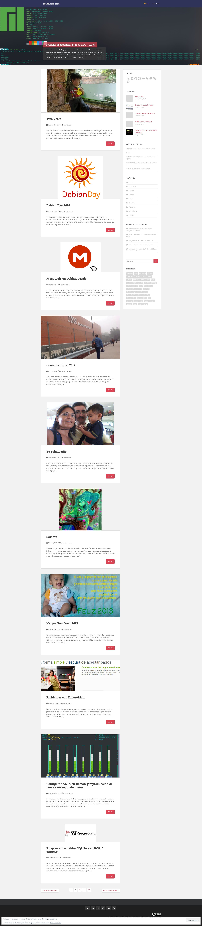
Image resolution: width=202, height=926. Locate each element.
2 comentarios (67, 458)
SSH (145, 298)
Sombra (51, 537)
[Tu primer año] (80, 423)
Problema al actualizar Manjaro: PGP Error (140, 149)
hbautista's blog (51, 3)
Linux (141, 286)
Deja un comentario (66, 211)
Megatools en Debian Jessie (66, 279)
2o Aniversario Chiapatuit (143, 122)
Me (145, 286)
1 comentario (67, 125)
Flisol (152, 280)
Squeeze (139, 298)
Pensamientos (137, 289)
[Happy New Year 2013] (80, 595)
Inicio (147, 4)
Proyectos (144, 292)
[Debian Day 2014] (80, 177)
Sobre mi (156, 4)
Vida (139, 304)
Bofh (130, 182)
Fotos (131, 199)
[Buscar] (155, 261)
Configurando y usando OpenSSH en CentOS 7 (141, 164)
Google (154, 283)
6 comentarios (66, 858)
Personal (132, 207)
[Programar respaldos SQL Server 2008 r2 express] (80, 833)
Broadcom (142, 274)
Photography (131, 292)
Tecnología (133, 211)
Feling (147, 280)
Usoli (134, 304)
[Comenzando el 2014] (80, 337)
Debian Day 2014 (58, 205)
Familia (142, 280)
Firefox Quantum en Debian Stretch (138, 169)
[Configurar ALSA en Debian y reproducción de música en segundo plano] (80, 755)
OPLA (128, 153)
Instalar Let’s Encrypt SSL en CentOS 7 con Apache (140, 158)
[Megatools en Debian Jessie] (80, 257)
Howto (129, 286)
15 (89, 890)
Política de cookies (55, 923)
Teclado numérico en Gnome (145, 113)
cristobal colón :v (134, 235)
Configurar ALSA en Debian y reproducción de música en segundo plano (79, 785)
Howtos (135, 286)
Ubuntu (131, 215)
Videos (145, 304)
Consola (137, 277)
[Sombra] (80, 509)
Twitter (152, 301)
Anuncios (130, 274)
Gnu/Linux (132, 203)
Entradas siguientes (50, 890)
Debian (131, 195)
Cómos (131, 191)
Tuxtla (146, 301)
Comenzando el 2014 (61, 365)
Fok (128, 283)
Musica (150, 286)
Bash (135, 274)
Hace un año (139, 97)
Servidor (146, 295)
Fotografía (134, 283)
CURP (143, 277)
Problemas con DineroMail (65, 697)
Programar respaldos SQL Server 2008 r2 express (75, 849)
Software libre (131, 298)
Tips (141, 301)
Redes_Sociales (131, 295)
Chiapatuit (132, 186)
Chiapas (150, 274)
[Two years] (80, 90)
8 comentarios (68, 793)
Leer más (110, 144)
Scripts (140, 295)
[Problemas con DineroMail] (80, 675)
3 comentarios (64, 285)
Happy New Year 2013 (62, 623)
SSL (149, 298)
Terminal (129, 301)
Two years (53, 119)
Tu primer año (56, 451)
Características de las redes (144, 105)
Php (138, 292)
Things (136, 301)
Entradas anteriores (110, 890)
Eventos (135, 280)
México (129, 289)
